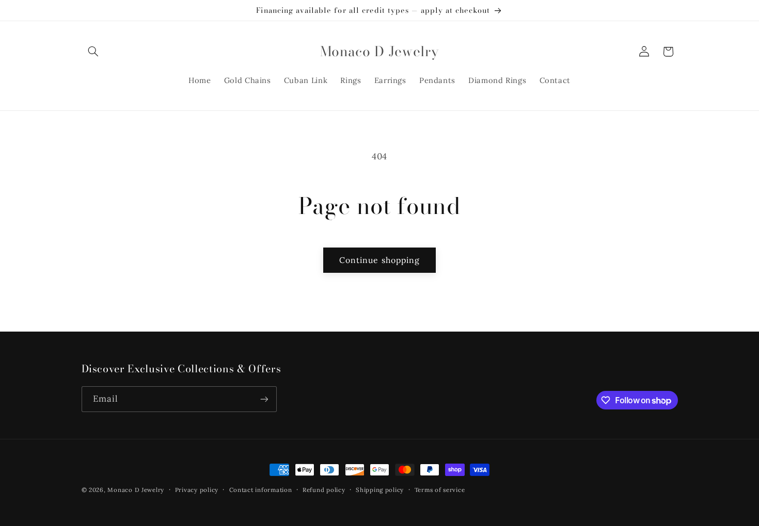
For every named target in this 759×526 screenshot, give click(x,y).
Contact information (260, 490)
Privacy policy (196, 490)
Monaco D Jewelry (135, 490)
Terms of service (440, 490)
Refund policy (324, 490)
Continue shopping (379, 260)
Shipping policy (380, 490)
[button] (93, 51)
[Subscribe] (264, 399)
